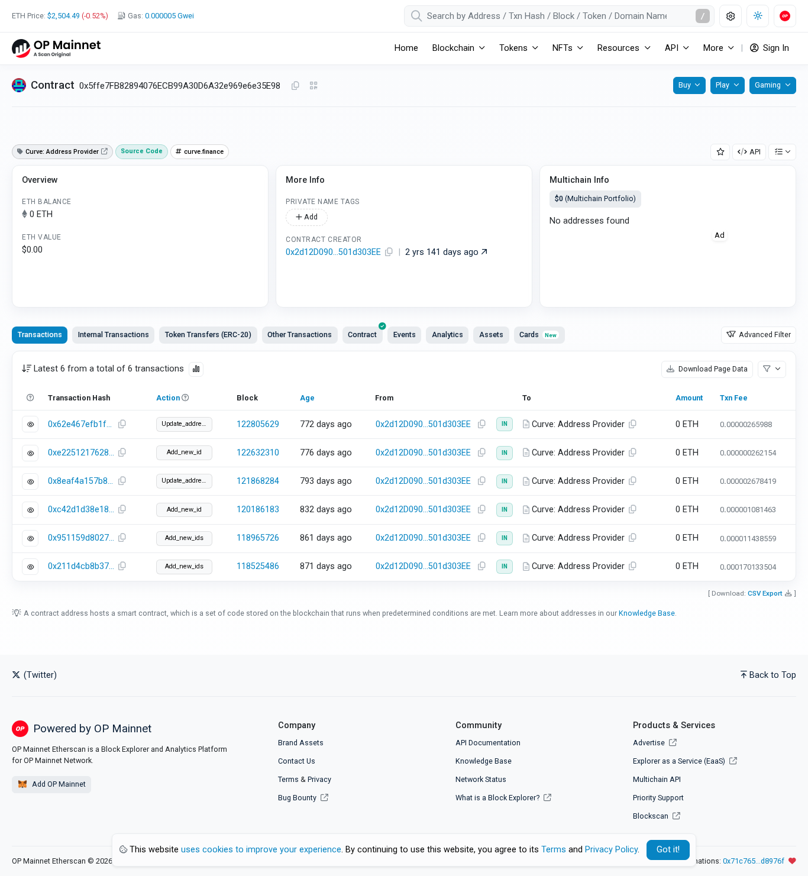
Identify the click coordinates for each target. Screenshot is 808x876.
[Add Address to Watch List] (720, 152)
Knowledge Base (647, 613)
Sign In (775, 48)
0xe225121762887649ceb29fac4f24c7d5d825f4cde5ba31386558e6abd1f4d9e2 (81, 453)
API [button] (671, 48)
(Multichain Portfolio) (595, 198)
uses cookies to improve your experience (261, 850)
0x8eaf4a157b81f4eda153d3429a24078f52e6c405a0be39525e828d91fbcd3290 (81, 481)
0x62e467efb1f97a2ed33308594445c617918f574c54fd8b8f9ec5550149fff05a (81, 424)
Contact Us (296, 761)
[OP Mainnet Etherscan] (56, 48)
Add (310, 216)
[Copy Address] (295, 86)
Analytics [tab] (447, 334)
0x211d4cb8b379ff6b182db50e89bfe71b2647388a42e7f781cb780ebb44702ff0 (81, 566)
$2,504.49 (63, 15)
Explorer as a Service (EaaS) (680, 761)
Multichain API (657, 779)
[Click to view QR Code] (314, 86)
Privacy (319, 779)
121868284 (258, 481)
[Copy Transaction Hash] (122, 424)
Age (307, 397)
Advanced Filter (764, 334)
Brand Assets (301, 742)
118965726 (258, 538)
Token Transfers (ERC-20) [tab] (208, 334)
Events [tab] (404, 334)
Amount (689, 397)
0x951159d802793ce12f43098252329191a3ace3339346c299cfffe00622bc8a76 (81, 538)
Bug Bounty (297, 797)
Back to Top (772, 675)
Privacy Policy (611, 850)
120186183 (258, 510)
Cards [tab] (538, 334)
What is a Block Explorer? (498, 797)
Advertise (650, 742)
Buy (684, 84)
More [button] (713, 48)
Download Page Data (712, 368)
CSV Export (765, 593)
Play (722, 84)
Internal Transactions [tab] (113, 334)
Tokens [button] (513, 48)
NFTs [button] (562, 48)
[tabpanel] (404, 466)
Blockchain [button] (453, 48)
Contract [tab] (362, 334)
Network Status (480, 779)
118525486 (258, 566)
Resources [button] (618, 48)
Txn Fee (734, 397)
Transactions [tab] (40, 334)
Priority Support (658, 797)
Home (406, 48)
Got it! (668, 850)
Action (168, 397)
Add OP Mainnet (58, 784)
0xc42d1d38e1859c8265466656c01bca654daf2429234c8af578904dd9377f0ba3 (81, 510)
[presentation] (362, 335)
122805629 (258, 424)
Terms (288, 779)
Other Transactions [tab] (299, 334)
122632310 (258, 453)
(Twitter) (39, 675)
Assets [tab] (491, 334)
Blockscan (651, 816)
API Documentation (488, 742)
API (755, 151)
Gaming (768, 84)
